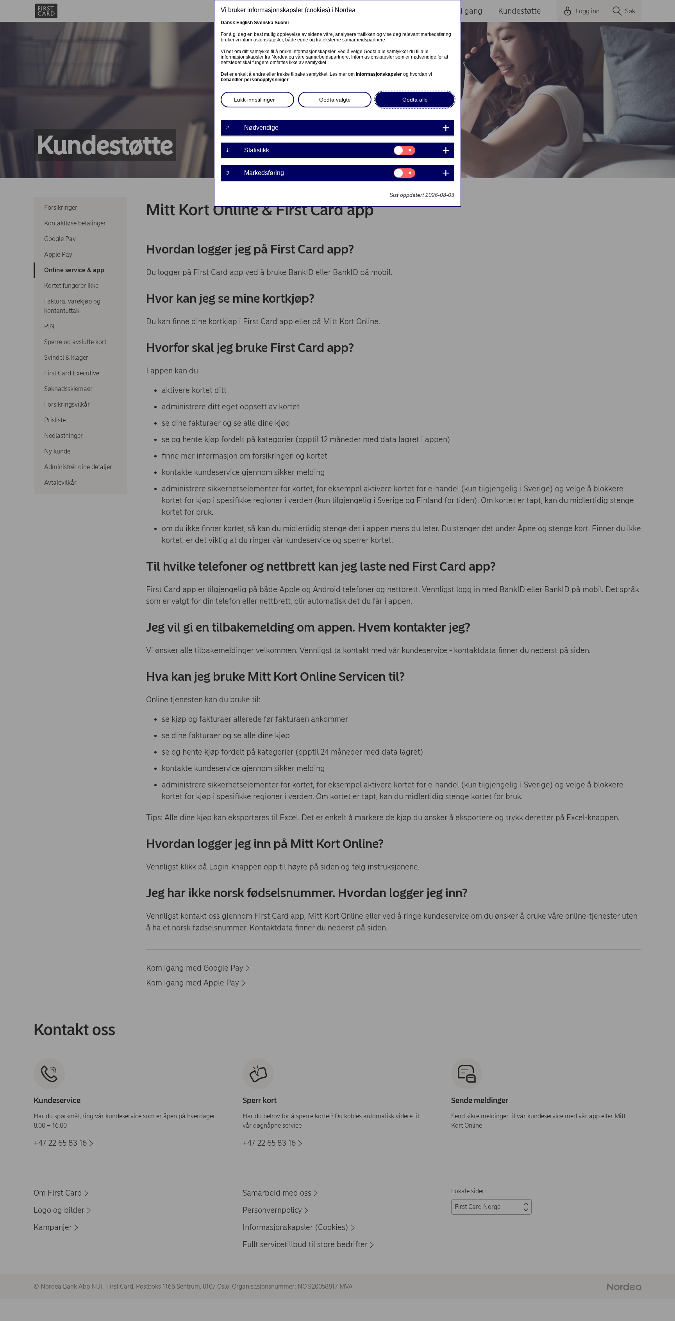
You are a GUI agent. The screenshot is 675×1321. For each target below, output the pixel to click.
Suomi (282, 22)
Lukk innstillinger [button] (254, 99)
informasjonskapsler (379, 74)
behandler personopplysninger (255, 79)
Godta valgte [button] (335, 99)
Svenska (263, 22)
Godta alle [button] (415, 99)
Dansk (228, 22)
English (244, 22)
